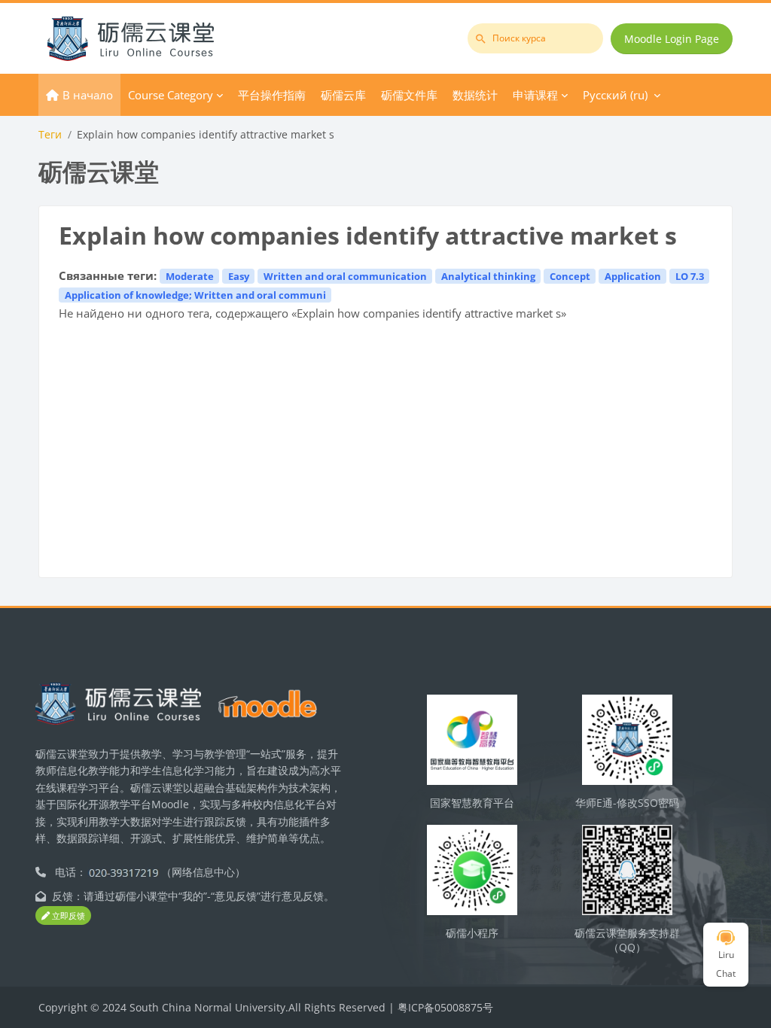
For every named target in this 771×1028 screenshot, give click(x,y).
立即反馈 (67, 915)
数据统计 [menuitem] (475, 94)
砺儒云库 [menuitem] (343, 94)
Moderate (190, 276)
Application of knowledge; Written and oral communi (195, 295)
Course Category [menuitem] (170, 94)
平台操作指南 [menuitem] (272, 94)
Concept (570, 276)
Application (633, 276)
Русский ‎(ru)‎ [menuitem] (615, 94)
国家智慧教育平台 (472, 802)
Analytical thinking (488, 276)
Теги (50, 134)
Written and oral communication (345, 276)
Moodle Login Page (671, 39)
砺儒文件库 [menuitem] (409, 94)
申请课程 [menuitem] (535, 94)
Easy (238, 276)
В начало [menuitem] (87, 94)
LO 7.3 (689, 276)
